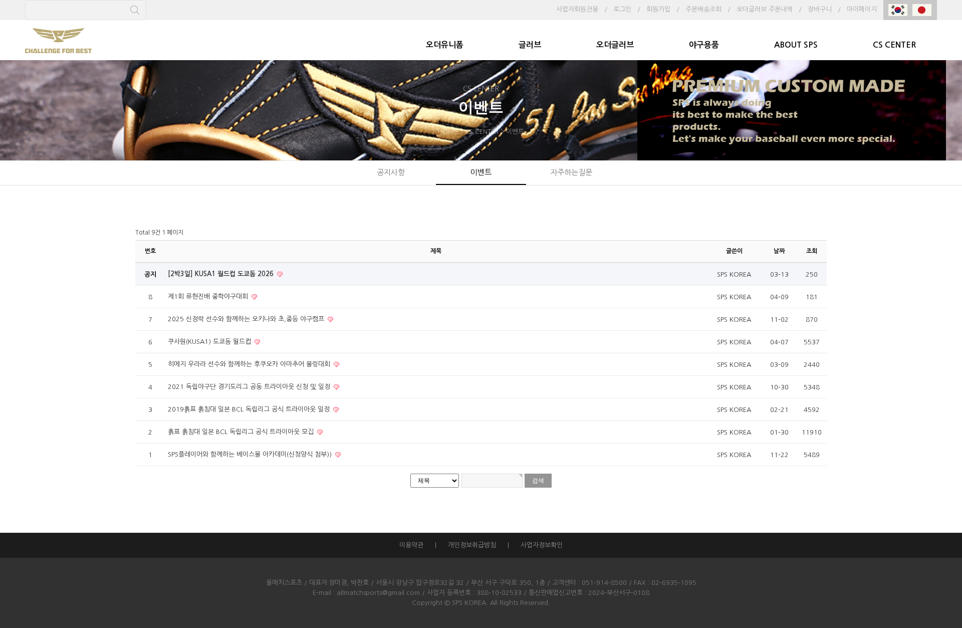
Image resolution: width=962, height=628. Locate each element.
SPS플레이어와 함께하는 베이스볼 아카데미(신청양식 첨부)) (251, 454)
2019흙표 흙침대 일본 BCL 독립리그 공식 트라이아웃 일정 (250, 409)
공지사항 (391, 172)
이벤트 (481, 172)
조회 (811, 251)
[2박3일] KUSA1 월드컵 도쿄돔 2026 (222, 274)
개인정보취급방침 (472, 545)
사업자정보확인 (542, 545)
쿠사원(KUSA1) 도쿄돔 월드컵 (210, 341)
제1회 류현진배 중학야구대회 (209, 296)
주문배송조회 (703, 9)
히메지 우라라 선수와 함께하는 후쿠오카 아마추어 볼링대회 (250, 364)
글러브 (530, 45)
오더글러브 (615, 45)
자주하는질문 (571, 172)
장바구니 (820, 9)
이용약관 (411, 545)
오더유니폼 (444, 45)
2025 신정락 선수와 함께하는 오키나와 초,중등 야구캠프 (247, 319)
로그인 (622, 9)
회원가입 (658, 9)
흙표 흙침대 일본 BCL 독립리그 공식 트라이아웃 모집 (242, 432)
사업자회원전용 (577, 9)
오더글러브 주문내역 (765, 9)
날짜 (779, 251)
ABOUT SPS (796, 45)
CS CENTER (894, 45)
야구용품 (704, 45)
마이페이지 (862, 9)
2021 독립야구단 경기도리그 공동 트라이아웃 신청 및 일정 (250, 386)
